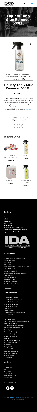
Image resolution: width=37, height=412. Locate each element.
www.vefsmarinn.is (15, 397)
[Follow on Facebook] (16, 126)
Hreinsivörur (25, 75)
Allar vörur (15, 75)
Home (7, 75)
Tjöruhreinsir (11, 77)
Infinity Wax (14, 120)
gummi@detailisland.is (11, 375)
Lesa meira (29, 109)
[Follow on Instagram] (21, 126)
